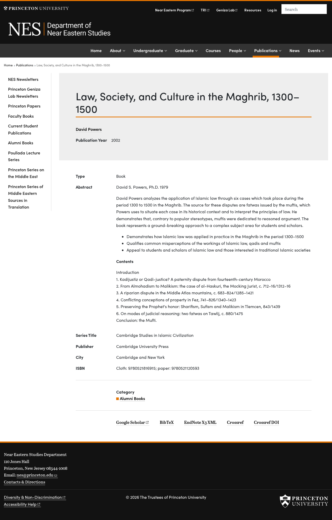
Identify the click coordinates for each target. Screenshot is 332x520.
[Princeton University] (36, 8)
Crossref (235, 422)
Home (96, 50)
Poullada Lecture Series (24, 156)
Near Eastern (173, 10)
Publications (266, 50)
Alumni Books (20, 142)
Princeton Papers (24, 106)
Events (314, 50)
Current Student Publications (23, 129)
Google (130, 422)
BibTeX (167, 422)
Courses (213, 50)
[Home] (59, 32)
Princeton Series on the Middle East (26, 173)
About (115, 50)
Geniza (225, 10)
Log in (272, 10)
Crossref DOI (266, 422)
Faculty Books (21, 116)
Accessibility (20, 504)
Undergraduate (148, 50)
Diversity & (33, 497)
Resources (252, 10)
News (294, 50)
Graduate (184, 50)
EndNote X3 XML (200, 422)
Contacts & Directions (24, 482)
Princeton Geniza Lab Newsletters (24, 92)
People (235, 50)
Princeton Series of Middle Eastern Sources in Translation (25, 196)
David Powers (89, 129)
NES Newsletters (23, 79)
